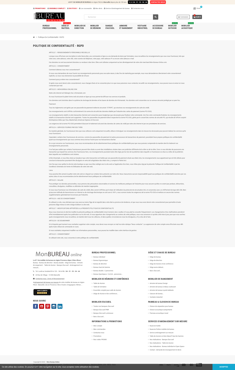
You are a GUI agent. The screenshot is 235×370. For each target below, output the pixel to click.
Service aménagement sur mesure (161, 333)
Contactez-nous (137, 8)
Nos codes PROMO (100, 339)
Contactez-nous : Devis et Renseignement (49, 279)
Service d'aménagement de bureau (117, 8)
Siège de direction (156, 260)
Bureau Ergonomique (100, 260)
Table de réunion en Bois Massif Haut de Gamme (166, 336)
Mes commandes (99, 329)
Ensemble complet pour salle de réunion (107, 290)
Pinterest (47, 306)
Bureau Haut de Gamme (101, 267)
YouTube (41, 306)
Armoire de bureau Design (159, 283)
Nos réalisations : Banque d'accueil (162, 339)
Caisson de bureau (156, 294)
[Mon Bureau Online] (49, 17)
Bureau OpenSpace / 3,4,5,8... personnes (107, 274)
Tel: (138, 2)
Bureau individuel (99, 257)
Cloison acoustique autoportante (161, 310)
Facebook (35, 306)
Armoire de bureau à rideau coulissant (163, 287)
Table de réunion (99, 283)
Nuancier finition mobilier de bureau (162, 329)
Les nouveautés (85, 8)
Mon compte (97, 326)
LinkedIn (60, 306)
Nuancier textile (155, 326)
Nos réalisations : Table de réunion (161, 343)
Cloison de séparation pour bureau (161, 306)
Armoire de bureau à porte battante (162, 290)
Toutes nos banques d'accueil (103, 306)
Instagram (53, 306)
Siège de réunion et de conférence (161, 264)
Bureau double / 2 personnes (103, 271)
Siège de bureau (155, 257)
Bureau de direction (100, 264)
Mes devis (97, 8)
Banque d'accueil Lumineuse (103, 313)
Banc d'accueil (155, 271)
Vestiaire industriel (156, 297)
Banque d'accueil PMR (101, 310)
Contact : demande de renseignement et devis (165, 350)
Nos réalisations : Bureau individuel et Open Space (167, 346)
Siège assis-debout (156, 267)
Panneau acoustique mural (159, 313)
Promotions (97, 336)
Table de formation (100, 287)
